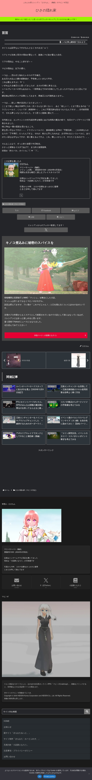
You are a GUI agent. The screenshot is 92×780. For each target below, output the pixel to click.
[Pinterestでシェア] (25, 670)
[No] (89, 774)
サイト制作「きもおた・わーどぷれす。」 (22, 738)
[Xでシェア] (15, 657)
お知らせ (7, 727)
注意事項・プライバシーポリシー (18, 750)
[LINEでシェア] (77, 664)
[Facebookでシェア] (15, 664)
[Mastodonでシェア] (36, 657)
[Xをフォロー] (21, 195)
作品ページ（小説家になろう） (46, 335)
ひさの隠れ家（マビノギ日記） (15, 204)
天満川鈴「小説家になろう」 (16, 744)
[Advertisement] (46, 468)
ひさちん (24, 163)
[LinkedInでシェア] (46, 670)
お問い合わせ (9, 756)
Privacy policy (49, 776)
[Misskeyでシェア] (77, 657)
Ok (40, 776)
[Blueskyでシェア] (56, 657)
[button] (60, 217)
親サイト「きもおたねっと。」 (17, 732)
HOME (6, 721)
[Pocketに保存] (56, 664)
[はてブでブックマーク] (36, 664)
